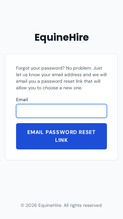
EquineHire (61, 37)
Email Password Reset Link (61, 136)
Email (22, 99)
